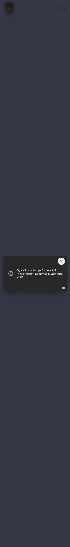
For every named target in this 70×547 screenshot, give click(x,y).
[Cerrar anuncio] (61, 261)
